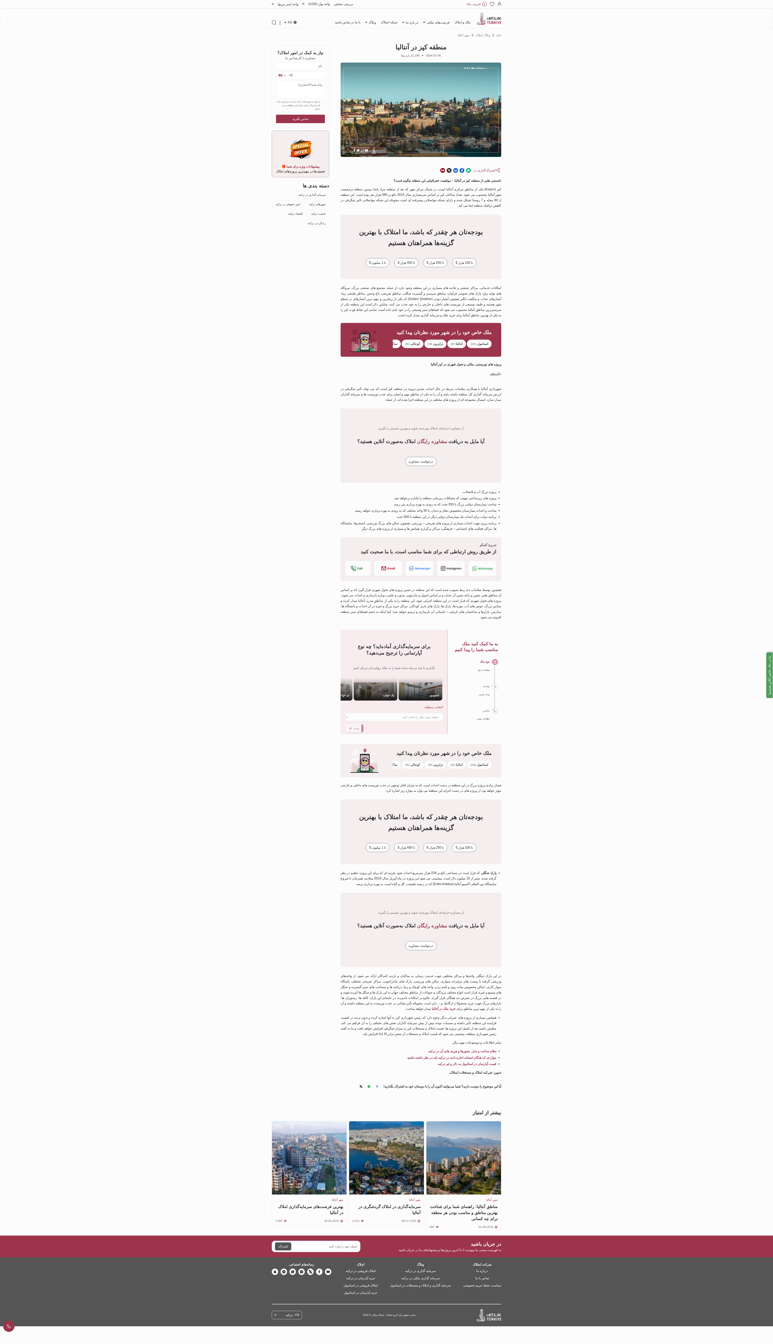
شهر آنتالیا (463, 35)
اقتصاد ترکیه (295, 213)
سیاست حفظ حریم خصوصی (482, 1285)
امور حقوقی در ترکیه (288, 204)
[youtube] (328, 1272)
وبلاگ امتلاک (482, 35)
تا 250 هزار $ (435, 262)
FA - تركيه (292, 1315)
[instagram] (301, 1272)
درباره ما (482, 1271)
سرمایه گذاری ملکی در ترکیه (420, 1278)
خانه (498, 35)
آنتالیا (457, 343)
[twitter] (310, 1272)
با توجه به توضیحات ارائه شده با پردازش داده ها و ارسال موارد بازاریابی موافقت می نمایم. (298, 105)
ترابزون (435, 343)
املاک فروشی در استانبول (360, 1285)
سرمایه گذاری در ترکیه (312, 194)
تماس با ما (482, 1278)
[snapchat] (275, 1272)
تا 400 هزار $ (406, 262)
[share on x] (449, 170)
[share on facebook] (462, 170)
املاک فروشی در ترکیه (361, 1271)
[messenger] (284, 1272)
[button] (282, 75)
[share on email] (442, 170)
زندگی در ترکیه (317, 223)
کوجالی (412, 343)
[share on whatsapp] (468, 170)
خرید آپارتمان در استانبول (360, 1292)
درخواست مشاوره (421, 461)
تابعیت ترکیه (318, 213)
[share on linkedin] (455, 170)
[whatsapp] (292, 1272)
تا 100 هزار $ (464, 262)
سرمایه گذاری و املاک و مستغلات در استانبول (420, 1285)
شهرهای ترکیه (317, 204)
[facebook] (319, 1272)
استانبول (479, 343)
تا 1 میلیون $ (377, 262)
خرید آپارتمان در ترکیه (360, 1278)
